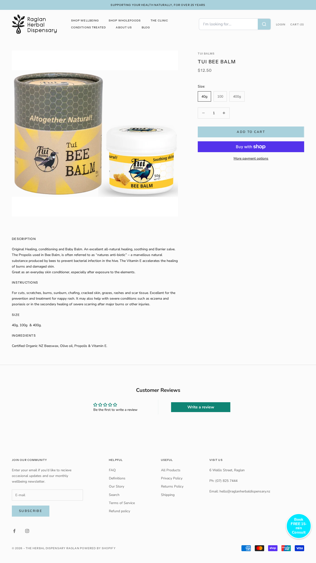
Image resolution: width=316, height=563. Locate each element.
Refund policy (119, 511)
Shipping (168, 494)
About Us (124, 27)
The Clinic (159, 20)
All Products (170, 470)
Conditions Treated (88, 27)
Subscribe (30, 511)
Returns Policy (172, 486)
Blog (146, 27)
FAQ (112, 470)
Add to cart (251, 131)
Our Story (116, 486)
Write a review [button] (200, 407)
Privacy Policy (171, 478)
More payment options (251, 158)
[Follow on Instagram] (27, 530)
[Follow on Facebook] (14, 530)
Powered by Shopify (98, 548)
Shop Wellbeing (85, 20)
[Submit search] (264, 24)
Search (114, 494)
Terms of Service (122, 503)
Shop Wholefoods (125, 20)
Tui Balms (206, 53)
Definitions (117, 478)
